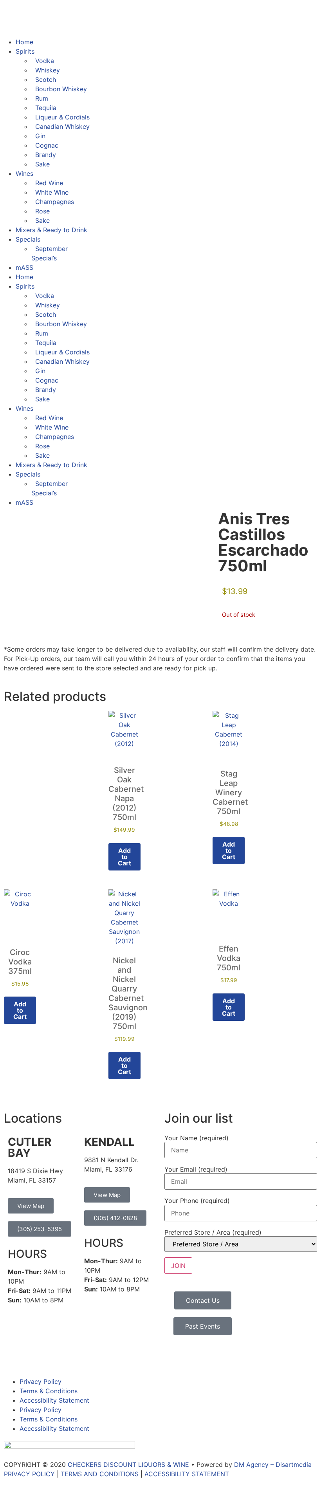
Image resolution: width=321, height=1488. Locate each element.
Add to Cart (228, 1007)
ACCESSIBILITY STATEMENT (186, 1474)
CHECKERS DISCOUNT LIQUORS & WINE (128, 1464)
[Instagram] (35, 1357)
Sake (42, 164)
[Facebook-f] (13, 1357)
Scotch (45, 79)
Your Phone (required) (197, 1200)
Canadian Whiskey (62, 126)
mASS (24, 267)
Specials (28, 239)
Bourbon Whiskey (61, 89)
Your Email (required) (195, 1169)
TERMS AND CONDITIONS (100, 1474)
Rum (41, 98)
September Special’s (49, 253)
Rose (42, 211)
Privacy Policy (40, 1381)
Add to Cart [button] (124, 857)
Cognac (46, 145)
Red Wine (49, 183)
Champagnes (54, 202)
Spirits (25, 51)
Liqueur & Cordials (62, 117)
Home (24, 42)
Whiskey (47, 70)
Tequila (45, 108)
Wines (24, 173)
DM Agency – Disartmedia (273, 1464)
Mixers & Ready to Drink (51, 230)
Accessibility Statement (54, 1400)
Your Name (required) (196, 1138)
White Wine (52, 192)
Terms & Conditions (49, 1391)
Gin (40, 136)
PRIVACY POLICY (29, 1474)
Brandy (45, 155)
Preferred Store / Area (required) (212, 1232)
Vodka (44, 61)
